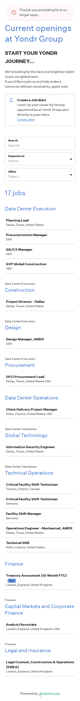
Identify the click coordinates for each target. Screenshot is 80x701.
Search (13, 140)
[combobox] (8, 161)
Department (16, 156)
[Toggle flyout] (71, 159)
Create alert (26, 120)
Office (12, 171)
